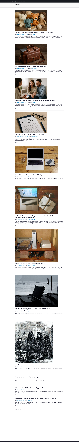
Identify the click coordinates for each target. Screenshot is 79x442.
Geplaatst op (23, 34)
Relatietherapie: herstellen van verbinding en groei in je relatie (35, 100)
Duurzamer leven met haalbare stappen (28, 377)
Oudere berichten (18, 409)
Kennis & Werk (16, 1)
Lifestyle (11, 1)
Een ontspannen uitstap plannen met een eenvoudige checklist (35, 399)
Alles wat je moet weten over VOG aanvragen (29, 134)
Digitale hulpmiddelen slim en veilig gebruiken (30, 388)
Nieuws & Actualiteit (31, 366)
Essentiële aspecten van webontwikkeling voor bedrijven (33, 175)
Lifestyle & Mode (34, 68)
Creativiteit (33, 34)
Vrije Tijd (20, 1)
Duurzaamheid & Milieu (31, 378)
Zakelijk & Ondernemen (35, 136)
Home (5, 1)
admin (18, 34)
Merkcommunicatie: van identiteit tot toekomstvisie (31, 264)
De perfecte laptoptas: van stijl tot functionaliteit (30, 66)
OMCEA (18, 4)
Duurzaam (24, 1)
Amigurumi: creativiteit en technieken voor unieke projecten (34, 33)
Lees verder (17, 40)
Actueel (8, 1)
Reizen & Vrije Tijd (30, 400)
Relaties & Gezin (34, 102)
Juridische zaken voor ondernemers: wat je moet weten (33, 365)
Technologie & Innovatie (31, 176)
